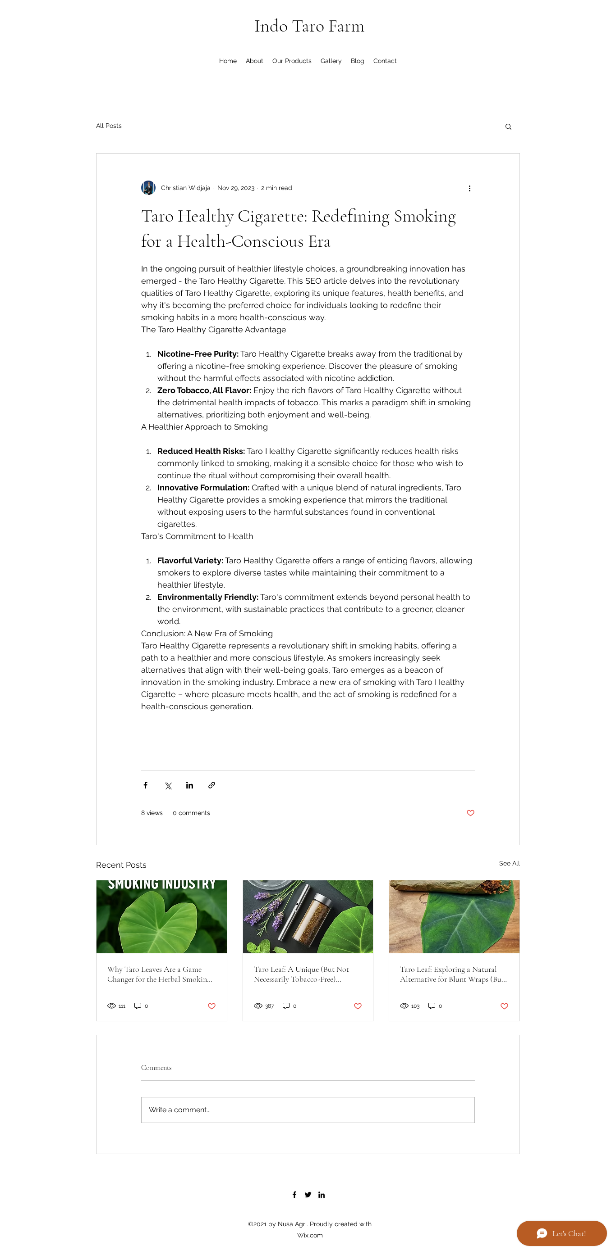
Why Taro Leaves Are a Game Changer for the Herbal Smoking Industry (159, 974)
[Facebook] (294, 1194)
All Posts (109, 125)
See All (509, 863)
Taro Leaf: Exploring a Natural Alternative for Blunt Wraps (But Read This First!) (452, 974)
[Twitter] (308, 1194)
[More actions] (469, 187)
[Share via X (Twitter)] (167, 785)
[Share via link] (211, 785)
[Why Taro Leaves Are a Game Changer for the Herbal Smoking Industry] (162, 916)
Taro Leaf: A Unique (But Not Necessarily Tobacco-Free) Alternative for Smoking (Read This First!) (303, 974)
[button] (508, 126)
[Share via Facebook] (145, 785)
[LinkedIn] (321, 1194)
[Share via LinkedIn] (189, 785)
